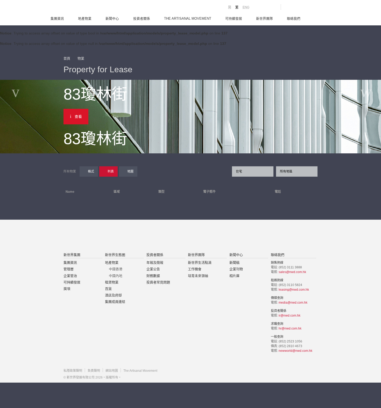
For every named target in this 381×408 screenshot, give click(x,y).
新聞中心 (112, 18)
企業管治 (70, 276)
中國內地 (115, 276)
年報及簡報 (154, 262)
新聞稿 (234, 262)
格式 (91, 171)
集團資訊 (57, 18)
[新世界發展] (92, 8)
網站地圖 (111, 371)
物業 (80, 58)
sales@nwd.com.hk (292, 272)
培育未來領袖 (198, 276)
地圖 (130, 171)
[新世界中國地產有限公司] (184, 236)
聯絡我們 (293, 18)
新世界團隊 (264, 18)
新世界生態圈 (115, 255)
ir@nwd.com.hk (289, 315)
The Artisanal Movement (187, 18)
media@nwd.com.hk (293, 302)
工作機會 (194, 269)
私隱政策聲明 (73, 371)
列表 (111, 171)
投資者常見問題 (158, 282)
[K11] (258, 6)
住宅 (239, 171)
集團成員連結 (115, 302)
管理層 (69, 269)
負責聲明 (94, 371)
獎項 (67, 289)
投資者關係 (141, 18)
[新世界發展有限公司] (132, 236)
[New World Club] (273, 7)
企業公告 (153, 269)
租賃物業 (111, 282)
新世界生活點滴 (199, 262)
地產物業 (84, 18)
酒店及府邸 (113, 295)
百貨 (108, 289)
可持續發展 (233, 18)
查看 (78, 116)
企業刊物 (236, 269)
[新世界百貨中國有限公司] (242, 236)
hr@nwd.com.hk (290, 328)
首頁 (67, 58)
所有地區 (286, 171)
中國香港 (115, 269)
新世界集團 (72, 255)
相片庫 (234, 276)
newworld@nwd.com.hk (295, 351)
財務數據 (153, 276)
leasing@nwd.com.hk (294, 289)
